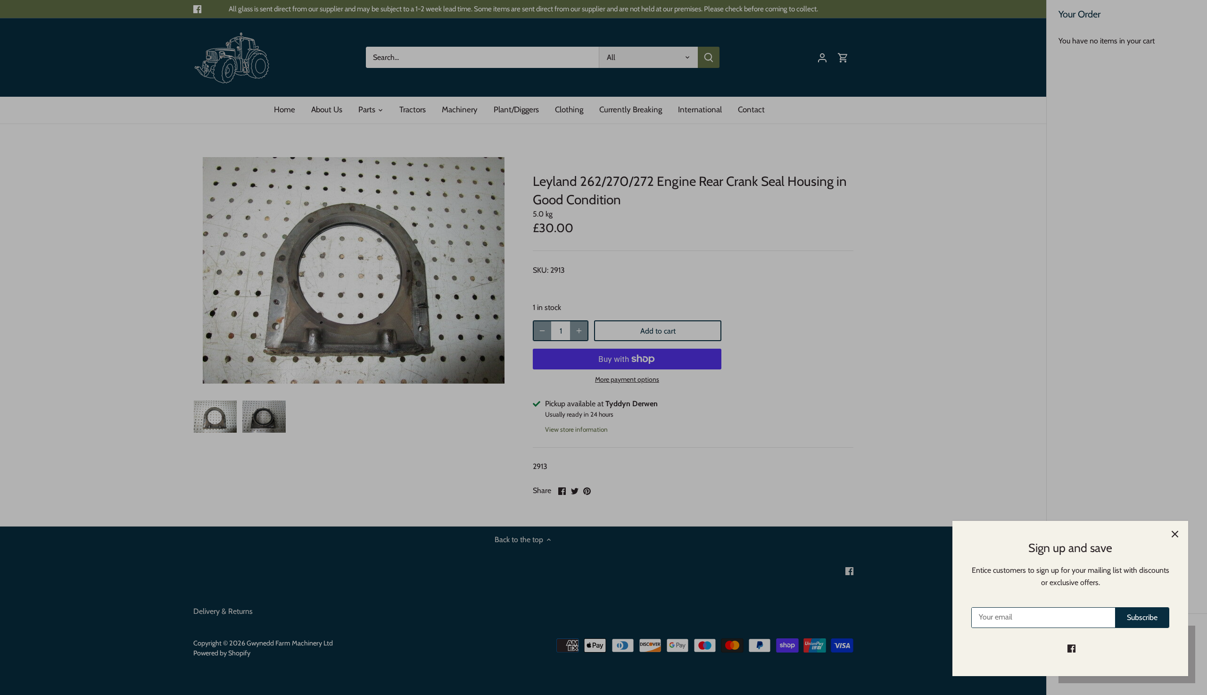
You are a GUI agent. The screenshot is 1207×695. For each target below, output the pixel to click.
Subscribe (1142, 617)
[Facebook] (1071, 648)
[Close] (1175, 534)
